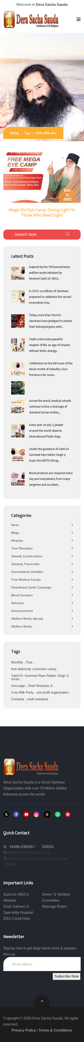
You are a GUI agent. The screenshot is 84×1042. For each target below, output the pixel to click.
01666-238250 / (23, 847)
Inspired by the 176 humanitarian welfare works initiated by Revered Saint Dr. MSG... (49, 272)
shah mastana (37, 699)
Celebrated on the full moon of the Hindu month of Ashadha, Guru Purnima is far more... (51, 369)
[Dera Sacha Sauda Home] (31, 19)
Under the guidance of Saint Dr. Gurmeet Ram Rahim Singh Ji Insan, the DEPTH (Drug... (49, 454)
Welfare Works (21, 626)
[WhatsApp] (57, 814)
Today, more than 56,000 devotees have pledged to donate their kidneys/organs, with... (50, 321)
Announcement (22, 611)
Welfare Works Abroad (27, 618)
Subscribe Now (66, 976)
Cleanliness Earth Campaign (31, 587)
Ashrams (17, 603)
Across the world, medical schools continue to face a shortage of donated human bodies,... (50, 406)
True (29, 662)
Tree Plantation (22, 548)
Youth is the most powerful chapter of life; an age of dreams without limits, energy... (49, 345)
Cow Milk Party (22, 692)
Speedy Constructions (26, 556)
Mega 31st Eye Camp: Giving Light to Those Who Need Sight (42, 212)
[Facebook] (16, 814)
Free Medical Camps (26, 579)
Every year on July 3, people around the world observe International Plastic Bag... (46, 430)
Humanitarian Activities (27, 572)
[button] (79, 19)
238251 (48, 847)
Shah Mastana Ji (40, 686)
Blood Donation (22, 595)
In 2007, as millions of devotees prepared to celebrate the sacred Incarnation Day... (50, 296)
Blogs (15, 532)
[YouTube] (26, 814)
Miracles (17, 540)
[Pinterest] (68, 814)
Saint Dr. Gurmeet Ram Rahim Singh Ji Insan (40, 677)
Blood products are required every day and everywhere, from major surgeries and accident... (51, 478)
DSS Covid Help (16, 918)
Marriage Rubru (54, 906)
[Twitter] (6, 814)
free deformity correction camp (34, 669)
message (18, 686)
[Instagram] (36, 814)
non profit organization (53, 692)
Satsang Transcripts (25, 564)
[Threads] (47, 814)
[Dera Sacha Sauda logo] (31, 767)
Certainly (18, 699)
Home (14, 133)
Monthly (17, 662)
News (15, 525)
